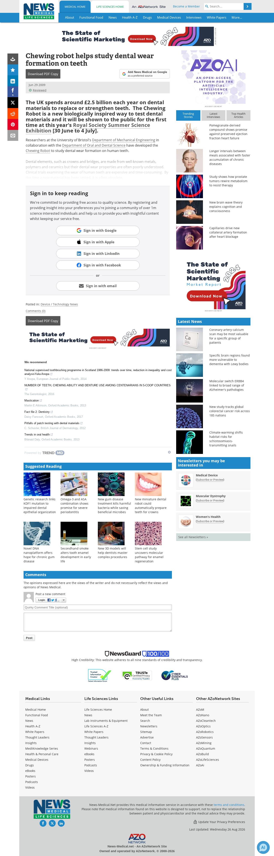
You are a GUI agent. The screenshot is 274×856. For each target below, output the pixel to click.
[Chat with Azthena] (263, 847)
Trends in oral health (37, 434)
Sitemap (146, 732)
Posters (30, 776)
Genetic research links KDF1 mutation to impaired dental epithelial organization (40, 505)
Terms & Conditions (154, 748)
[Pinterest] (12, 124)
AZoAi (200, 765)
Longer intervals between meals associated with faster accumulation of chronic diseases (229, 157)
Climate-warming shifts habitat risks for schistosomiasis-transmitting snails (226, 438)
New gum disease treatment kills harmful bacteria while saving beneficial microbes (114, 505)
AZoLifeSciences (207, 760)
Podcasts (31, 782)
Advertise (147, 737)
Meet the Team (151, 715)
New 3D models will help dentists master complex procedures (113, 552)
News (29, 721)
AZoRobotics (205, 732)
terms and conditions (229, 805)
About (144, 709)
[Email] (12, 135)
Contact (145, 743)
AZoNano (202, 715)
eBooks (30, 771)
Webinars (91, 748)
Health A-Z (32, 726)
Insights (31, 743)
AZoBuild (202, 754)
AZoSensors (204, 737)
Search (145, 721)
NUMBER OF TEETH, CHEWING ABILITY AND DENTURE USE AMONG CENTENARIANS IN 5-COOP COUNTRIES (97, 385)
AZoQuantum (205, 748)
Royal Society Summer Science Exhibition (88, 127)
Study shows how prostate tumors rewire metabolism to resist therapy (228, 181)
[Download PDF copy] (12, 59)
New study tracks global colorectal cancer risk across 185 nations (229, 411)
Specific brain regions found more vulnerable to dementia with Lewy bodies (229, 359)
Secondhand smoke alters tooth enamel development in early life (76, 554)
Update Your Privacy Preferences (221, 822)
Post (29, 638)
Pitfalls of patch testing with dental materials (51, 423)
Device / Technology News (59, 304)
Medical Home (75, 7)
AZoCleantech (206, 721)
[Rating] (12, 69)
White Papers (34, 732)
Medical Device (207, 475)
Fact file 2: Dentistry (37, 411)
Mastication (31, 400)
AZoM (200, 709)
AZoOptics (203, 726)
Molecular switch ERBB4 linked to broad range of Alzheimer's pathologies (226, 385)
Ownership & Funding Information (164, 765)
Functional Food (36, 715)
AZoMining (203, 743)
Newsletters (148, 726)
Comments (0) (35, 311)
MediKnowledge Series (41, 748)
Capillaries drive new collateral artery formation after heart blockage (228, 232)
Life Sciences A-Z (96, 726)
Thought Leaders (37, 737)
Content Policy (150, 760)
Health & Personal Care (41, 754)
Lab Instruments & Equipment (106, 721)
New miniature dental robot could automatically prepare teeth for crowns (151, 505)
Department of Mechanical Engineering (123, 140)
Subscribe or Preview (210, 480)
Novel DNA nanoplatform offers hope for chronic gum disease (39, 554)
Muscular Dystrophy (211, 496)
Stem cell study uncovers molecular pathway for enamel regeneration (149, 554)
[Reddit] (12, 113)
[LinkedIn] (12, 80)
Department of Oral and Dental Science (93, 145)
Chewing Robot (38, 150)
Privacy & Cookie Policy (156, 754)
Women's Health (208, 517)
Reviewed (39, 90)
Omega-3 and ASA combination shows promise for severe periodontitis (74, 505)
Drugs (29, 765)
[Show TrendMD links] (169, 452)
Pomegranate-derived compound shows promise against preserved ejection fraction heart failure (228, 131)
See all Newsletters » (193, 537)
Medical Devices (36, 760)
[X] (12, 102)
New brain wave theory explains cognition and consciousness (226, 206)
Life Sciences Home (110, 7)
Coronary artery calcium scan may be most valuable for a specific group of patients (228, 336)
